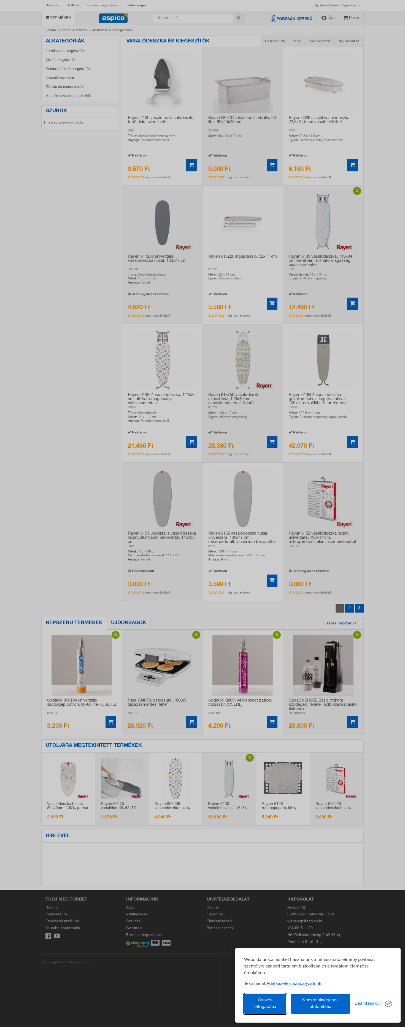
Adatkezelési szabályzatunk (293, 984)
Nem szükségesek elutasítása (320, 1003)
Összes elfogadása (265, 1003)
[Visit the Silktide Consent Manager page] (388, 1004)
